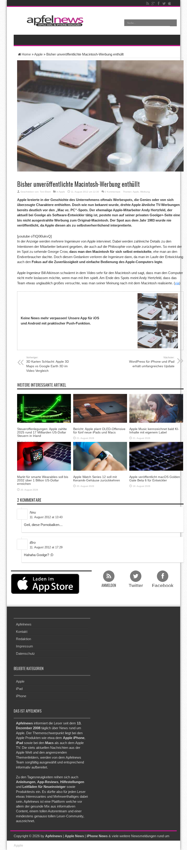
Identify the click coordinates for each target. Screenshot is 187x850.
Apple (38, 54)
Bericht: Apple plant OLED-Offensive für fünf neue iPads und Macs (99, 430)
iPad (19, 689)
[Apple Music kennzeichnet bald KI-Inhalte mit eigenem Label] (156, 408)
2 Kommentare (112, 191)
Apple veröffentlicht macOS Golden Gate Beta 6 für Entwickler (154, 478)
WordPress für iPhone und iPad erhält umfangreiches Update (151, 362)
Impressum (24, 646)
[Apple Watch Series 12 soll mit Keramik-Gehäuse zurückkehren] (100, 456)
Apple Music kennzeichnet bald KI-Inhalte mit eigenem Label (154, 430)
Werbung (145, 191)
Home (26, 54)
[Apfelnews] (54, 21)
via (177, 283)
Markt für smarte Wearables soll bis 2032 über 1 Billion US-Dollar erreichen (42, 480)
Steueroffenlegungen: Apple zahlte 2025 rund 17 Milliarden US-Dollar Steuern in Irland (42, 432)
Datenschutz (25, 653)
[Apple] (169, 3)
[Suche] (173, 22)
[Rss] (147, 3)
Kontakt (21, 632)
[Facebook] (158, 3)
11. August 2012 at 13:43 (46, 517)
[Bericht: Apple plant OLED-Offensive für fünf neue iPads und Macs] (100, 408)
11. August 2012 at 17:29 (46, 547)
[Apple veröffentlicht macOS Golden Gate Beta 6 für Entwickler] (156, 456)
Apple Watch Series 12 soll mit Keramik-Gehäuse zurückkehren (96, 478)
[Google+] (153, 3)
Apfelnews (23, 624)
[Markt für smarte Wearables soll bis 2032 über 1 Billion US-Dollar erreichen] (44, 456)
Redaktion (23, 639)
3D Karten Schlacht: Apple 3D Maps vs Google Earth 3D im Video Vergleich (47, 364)
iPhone (21, 696)
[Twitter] (164, 3)
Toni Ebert (45, 191)
